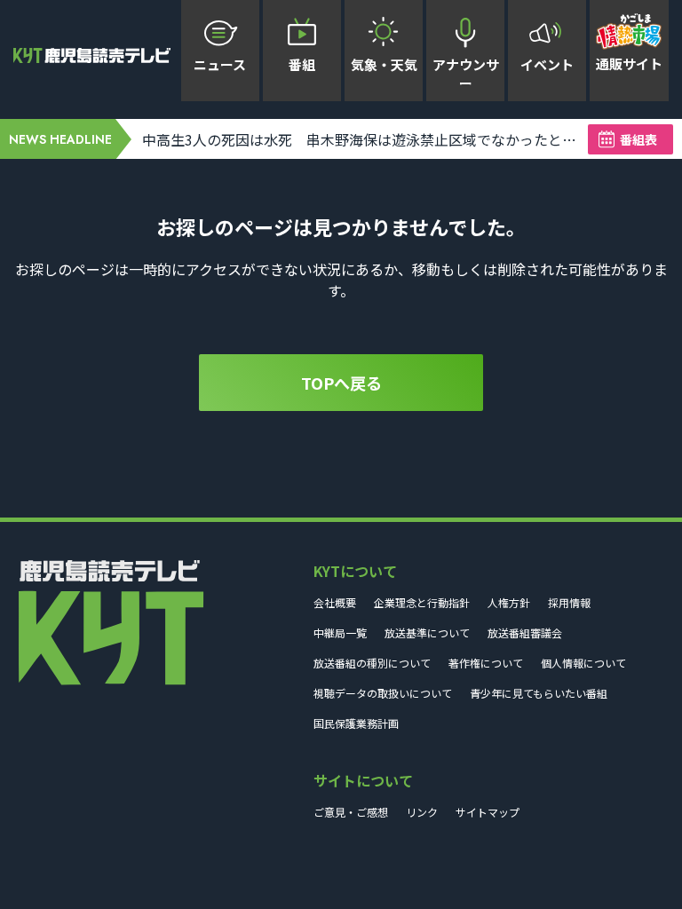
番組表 (638, 139)
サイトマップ (487, 811)
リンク (422, 811)
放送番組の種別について (372, 662)
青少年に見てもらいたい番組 (538, 692)
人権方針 (509, 602)
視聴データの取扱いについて (382, 692)
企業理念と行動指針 (422, 602)
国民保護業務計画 (356, 723)
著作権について (485, 662)
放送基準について (427, 632)
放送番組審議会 (525, 632)
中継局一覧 (340, 632)
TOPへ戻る (341, 382)
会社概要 (334, 602)
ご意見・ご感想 (350, 811)
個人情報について (583, 662)
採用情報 (569, 602)
